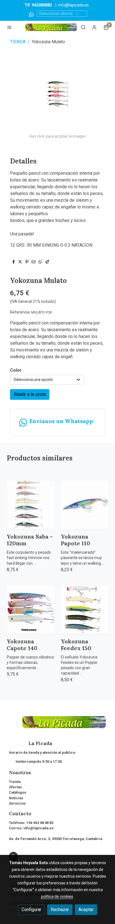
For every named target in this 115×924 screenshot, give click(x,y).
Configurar (31, 909)
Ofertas (15, 787)
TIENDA (17, 41)
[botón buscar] (83, 27)
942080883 (42, 5)
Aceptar (86, 909)
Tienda (15, 782)
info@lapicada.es (73, 5)
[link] (51, 27)
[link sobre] (57, 725)
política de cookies (57, 896)
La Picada (30, 743)
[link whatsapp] (31, 14)
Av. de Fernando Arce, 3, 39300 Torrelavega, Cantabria (55, 839)
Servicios (17, 803)
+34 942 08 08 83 (39, 823)
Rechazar (60, 909)
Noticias (16, 798)
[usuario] (94, 27)
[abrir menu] (9, 27)
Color (16, 370)
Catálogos (17, 792)
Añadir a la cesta (30, 394)
